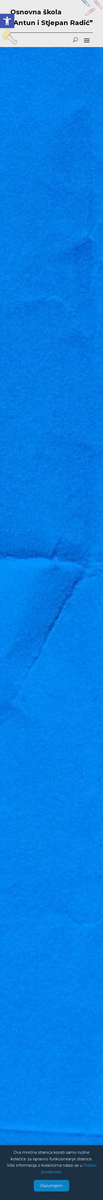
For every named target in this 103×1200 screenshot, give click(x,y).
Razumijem (51, 1185)
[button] (7, 21)
